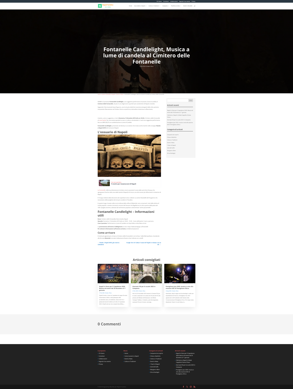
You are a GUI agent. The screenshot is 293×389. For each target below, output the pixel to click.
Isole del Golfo (171, 148)
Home (130, 6)
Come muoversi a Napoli (132, 356)
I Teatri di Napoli (171, 145)
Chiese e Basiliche (171, 137)
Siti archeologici (171, 153)
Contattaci (166, 1)
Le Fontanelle (101, 190)
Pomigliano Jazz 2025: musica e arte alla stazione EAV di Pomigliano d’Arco (179, 287)
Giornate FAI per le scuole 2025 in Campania (178, 120)
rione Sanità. (102, 120)
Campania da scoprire (173, 134)
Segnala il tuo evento (184, 1)
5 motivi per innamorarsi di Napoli (123, 184)
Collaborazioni (174, 1)
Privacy (193, 1)
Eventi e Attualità (187, 6)
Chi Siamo (159, 1)
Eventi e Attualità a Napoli (108, 94)
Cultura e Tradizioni (154, 6)
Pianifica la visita (175, 6)
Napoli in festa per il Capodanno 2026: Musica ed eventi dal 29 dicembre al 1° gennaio (112, 288)
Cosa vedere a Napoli (139, 6)
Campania (165, 6)
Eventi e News (149, 66)
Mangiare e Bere (171, 150)
